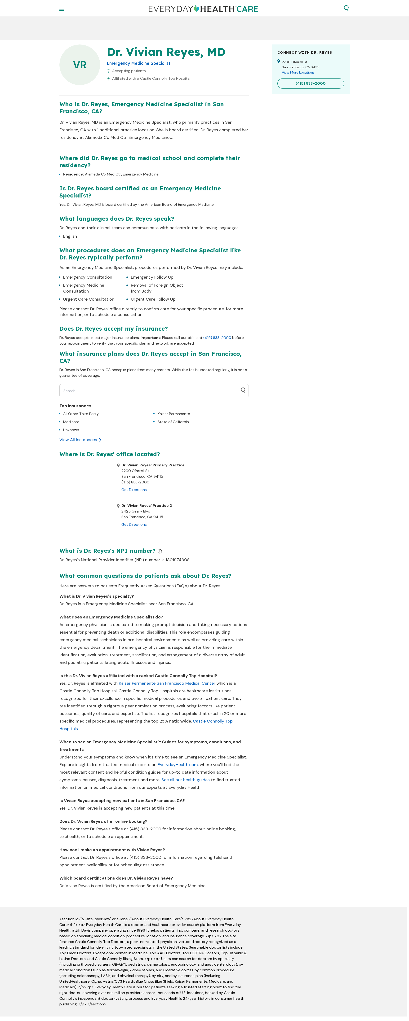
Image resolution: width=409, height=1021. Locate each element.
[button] (346, 8)
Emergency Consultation (87, 277)
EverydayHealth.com (178, 764)
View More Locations (298, 72)
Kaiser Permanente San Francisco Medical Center (167, 683)
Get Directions (134, 489)
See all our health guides (185, 780)
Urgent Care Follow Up (153, 299)
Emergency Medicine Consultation (83, 288)
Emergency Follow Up (152, 277)
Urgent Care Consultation (88, 299)
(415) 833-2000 (217, 337)
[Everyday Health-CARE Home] (203, 8)
